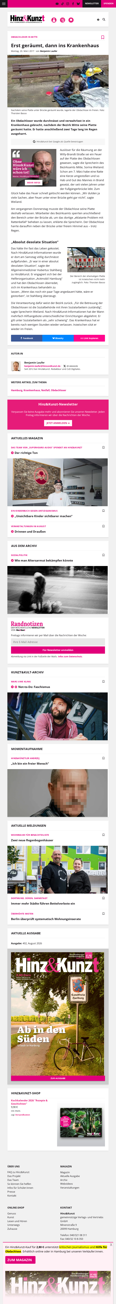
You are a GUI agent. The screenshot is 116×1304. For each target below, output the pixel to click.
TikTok (62, 4)
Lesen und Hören (17, 1221)
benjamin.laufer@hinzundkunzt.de (42, 366)
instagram (67, 4)
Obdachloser (58, 390)
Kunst (10, 1217)
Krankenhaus (32, 390)
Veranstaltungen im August (28, 526)
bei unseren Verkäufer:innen (85, 1251)
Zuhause (12, 1228)
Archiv (63, 1180)
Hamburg (16, 390)
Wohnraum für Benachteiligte (30, 834)
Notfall (45, 390)
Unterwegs (13, 1225)
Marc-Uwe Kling (21, 681)
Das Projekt (14, 1176)
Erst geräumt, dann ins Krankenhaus (55, 45)
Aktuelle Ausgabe (70, 1176)
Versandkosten (22, 1114)
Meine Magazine (62, 20)
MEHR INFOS (33, 182)
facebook (73, 4)
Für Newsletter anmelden (58, 650)
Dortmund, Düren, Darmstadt (29, 898)
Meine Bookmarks (71, 20)
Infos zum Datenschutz (70, 656)
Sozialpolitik (19, 555)
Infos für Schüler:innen (20, 1187)
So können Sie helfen (19, 1184)
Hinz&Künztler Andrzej (25, 758)
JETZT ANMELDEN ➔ (58, 423)
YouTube (57, 4)
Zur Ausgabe (58, 1078)
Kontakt (11, 1195)
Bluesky (78, 4)
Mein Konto (54, 20)
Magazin (65, 1172)
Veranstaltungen (69, 1187)
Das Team (13, 1180)
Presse (11, 1191)
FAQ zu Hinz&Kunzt (18, 1172)
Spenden (108, 3)
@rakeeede (72, 366)
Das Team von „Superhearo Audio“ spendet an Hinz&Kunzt (46, 447)
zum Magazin (19, 1260)
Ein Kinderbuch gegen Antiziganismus (34, 510)
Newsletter (92, 3)
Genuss (11, 1213)
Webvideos (66, 1183)
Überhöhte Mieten (22, 913)
